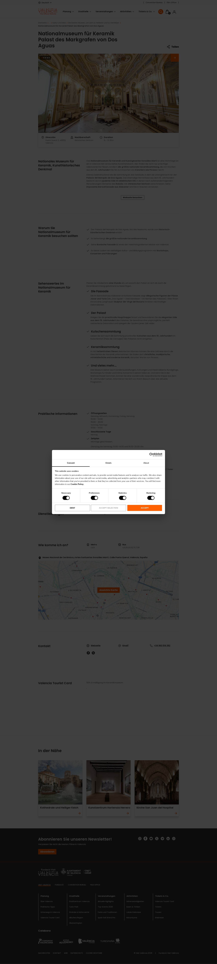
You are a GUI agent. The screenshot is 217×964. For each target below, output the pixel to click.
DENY (72, 508)
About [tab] (146, 463)
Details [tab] (108, 463)
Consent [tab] (71, 463)
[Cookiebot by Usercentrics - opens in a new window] (151, 455)
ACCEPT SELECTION (108, 508)
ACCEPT (145, 508)
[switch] (94, 498)
